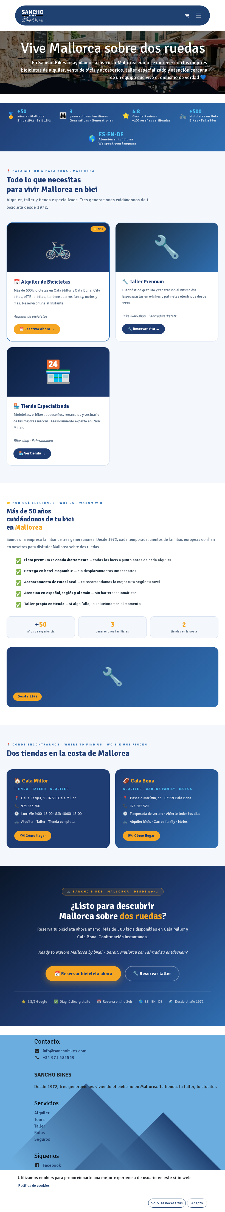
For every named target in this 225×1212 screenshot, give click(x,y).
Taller (39, 1126)
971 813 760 (30, 806)
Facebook (52, 1165)
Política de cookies (34, 1185)
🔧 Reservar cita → (143, 329)
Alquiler (42, 1113)
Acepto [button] (197, 1203)
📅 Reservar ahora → (37, 329)
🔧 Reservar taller (152, 973)
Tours (39, 1119)
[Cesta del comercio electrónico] (186, 15)
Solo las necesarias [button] (167, 1203)
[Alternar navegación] (198, 15)
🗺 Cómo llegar (33, 836)
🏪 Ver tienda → (32, 453)
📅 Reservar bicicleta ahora (83, 974)
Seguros (42, 1139)
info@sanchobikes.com (64, 1051)
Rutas (39, 1132)
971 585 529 (139, 806)
